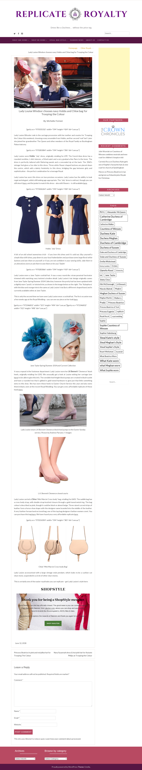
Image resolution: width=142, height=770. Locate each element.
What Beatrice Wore (108, 356)
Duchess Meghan (108, 238)
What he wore (39, 40)
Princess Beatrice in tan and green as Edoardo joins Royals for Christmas (112, 175)
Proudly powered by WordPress (65, 767)
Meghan (118, 289)
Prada (102, 302)
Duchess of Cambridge (113, 242)
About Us (90, 40)
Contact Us (103, 40)
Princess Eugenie (107, 311)
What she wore (19, 40)
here (85, 183)
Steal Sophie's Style (109, 347)
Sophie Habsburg (108, 333)
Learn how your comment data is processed (62, 739)
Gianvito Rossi (106, 270)
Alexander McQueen (116, 212)
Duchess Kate (107, 233)
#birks (102, 212)
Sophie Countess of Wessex (110, 327)
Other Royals (86, 48)
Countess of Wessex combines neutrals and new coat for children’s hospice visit (113, 154)
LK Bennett (121, 284)
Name (17, 711)
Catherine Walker (107, 224)
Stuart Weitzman (106, 352)
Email (16, 718)
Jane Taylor (110, 275)
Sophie (103, 321)
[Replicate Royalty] (71, 25)
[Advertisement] (114, 79)
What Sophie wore (109, 370)
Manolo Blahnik (106, 289)
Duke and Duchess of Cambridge (113, 252)
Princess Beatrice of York (109, 307)
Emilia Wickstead (107, 261)
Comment (18, 680)
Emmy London (105, 266)
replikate (120, 312)
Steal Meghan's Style (110, 342)
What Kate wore (109, 360)
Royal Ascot (104, 316)
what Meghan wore (110, 365)
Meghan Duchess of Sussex (112, 293)
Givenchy (119, 270)
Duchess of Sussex (109, 247)
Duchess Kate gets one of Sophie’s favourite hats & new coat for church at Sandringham (113, 164)
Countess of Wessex (110, 228)
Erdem (114, 266)
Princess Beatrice (116, 302)
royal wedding (117, 316)
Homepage (72, 48)
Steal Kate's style (109, 337)
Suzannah (119, 352)
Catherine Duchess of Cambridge (111, 218)
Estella (87, 767)
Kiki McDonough (107, 284)
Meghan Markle (106, 298)
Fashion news (76, 40)
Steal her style (58, 40)
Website (17, 724)
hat (101, 275)
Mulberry (118, 298)
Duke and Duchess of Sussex (113, 256)
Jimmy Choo (105, 280)
